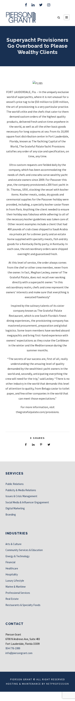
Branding (10, 514)
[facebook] (26, 5)
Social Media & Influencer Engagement (27, 502)
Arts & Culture (13, 544)
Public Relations (14, 484)
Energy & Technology (17, 556)
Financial (10, 562)
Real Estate (12, 599)
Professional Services (17, 593)
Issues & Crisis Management (21, 496)
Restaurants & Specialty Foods (22, 605)
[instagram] (48, 5)
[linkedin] (33, 5)
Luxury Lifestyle (14, 580)
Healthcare (11, 568)
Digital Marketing (15, 508)
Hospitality (11, 574)
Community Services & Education (24, 550)
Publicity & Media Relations (20, 490)
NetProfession (57, 683)
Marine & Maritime (15, 586)
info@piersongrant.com (18, 653)
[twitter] (41, 5)
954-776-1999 (12, 648)
